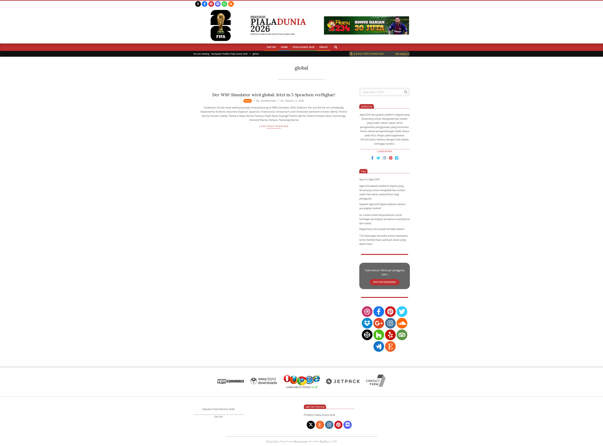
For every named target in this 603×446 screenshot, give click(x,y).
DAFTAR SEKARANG (384, 282)
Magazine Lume (301, 441)
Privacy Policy (272, 441)
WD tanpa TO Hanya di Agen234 (397, 53)
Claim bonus (384, 151)
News (247, 100)
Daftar (218, 416)
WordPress (324, 441)
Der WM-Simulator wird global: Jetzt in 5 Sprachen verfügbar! (273, 94)
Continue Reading (274, 126)
